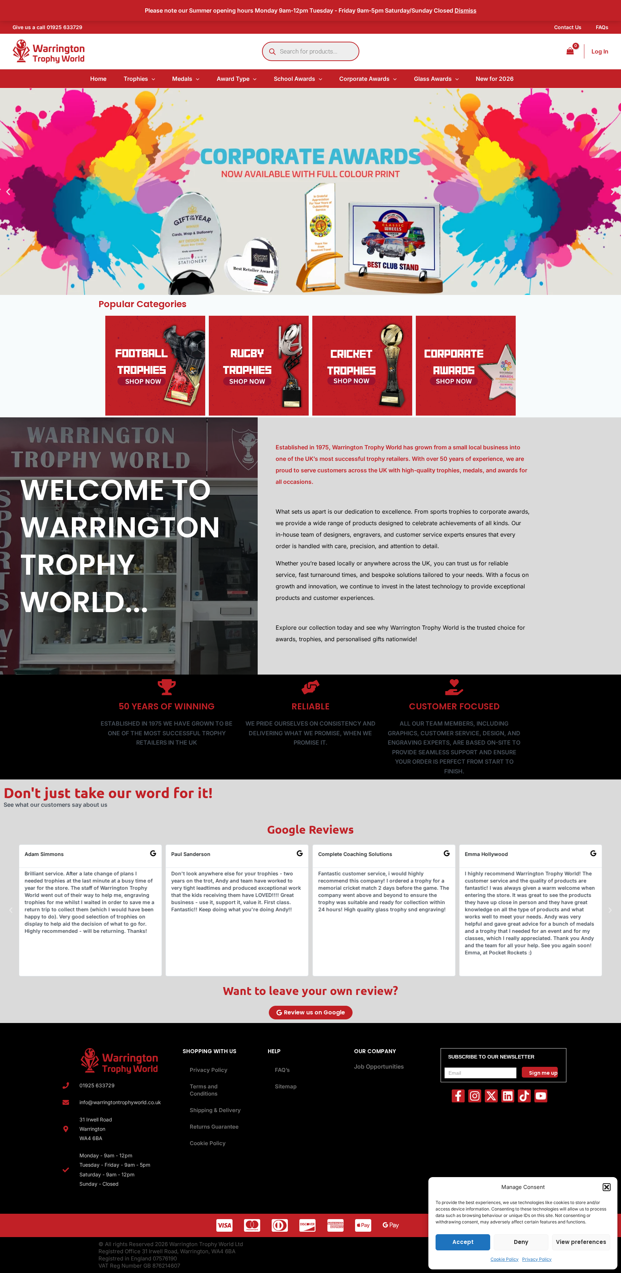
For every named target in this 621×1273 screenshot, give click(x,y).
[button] (606, 1187)
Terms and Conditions (203, 1090)
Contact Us (567, 27)
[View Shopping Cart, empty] (570, 51)
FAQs (602, 27)
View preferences (581, 1242)
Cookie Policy (505, 1259)
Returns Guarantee (214, 1126)
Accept (463, 1242)
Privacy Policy (537, 1259)
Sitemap (285, 1086)
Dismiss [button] (466, 10)
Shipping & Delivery (215, 1110)
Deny (521, 1242)
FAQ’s (282, 1069)
